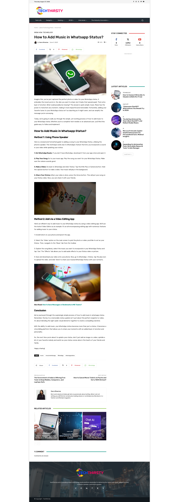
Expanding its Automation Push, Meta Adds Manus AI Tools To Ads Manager (133, 146)
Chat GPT (70, 431)
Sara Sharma (43, 42)
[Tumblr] (98, 488)
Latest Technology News (46, 28)
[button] (142, 20)
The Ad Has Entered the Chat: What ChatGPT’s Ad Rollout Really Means (94, 436)
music (42, 355)
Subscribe (140, 38)
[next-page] (38, 443)
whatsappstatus (70, 355)
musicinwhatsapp (51, 355)
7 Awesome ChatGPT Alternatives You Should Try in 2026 (70, 436)
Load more (127, 154)
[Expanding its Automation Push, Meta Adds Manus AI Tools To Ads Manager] (116, 145)
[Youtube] (143, 1)
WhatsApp (60, 355)
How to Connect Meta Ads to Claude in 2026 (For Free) (46, 437)
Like (116, 38)
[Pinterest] (92, 488)
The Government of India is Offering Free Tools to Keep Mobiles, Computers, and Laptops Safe (49, 380)
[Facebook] (133, 1)
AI (94, 431)
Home (36, 28)
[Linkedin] (87, 488)
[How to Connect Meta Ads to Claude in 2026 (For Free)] (46, 426)
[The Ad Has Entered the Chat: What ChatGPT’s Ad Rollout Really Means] (94, 426)
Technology (48, 32)
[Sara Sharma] (35, 42)
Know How (58, 28)
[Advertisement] (107, 10)
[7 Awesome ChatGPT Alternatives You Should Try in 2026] (70, 426)
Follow (128, 38)
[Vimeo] (141, 1)
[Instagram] (136, 1)
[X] (138, 1)
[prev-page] (35, 443)
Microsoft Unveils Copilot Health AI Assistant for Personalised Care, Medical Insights (133, 133)
